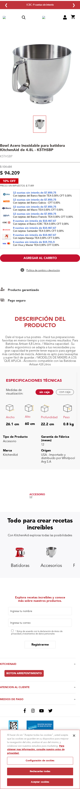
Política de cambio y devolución (43, 270)
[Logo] (43, 18)
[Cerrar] (74, 735)
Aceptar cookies (40, 781)
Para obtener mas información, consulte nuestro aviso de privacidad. (36, 749)
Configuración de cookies (40, 760)
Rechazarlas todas (40, 771)
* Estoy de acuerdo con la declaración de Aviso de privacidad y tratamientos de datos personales (37, 633)
